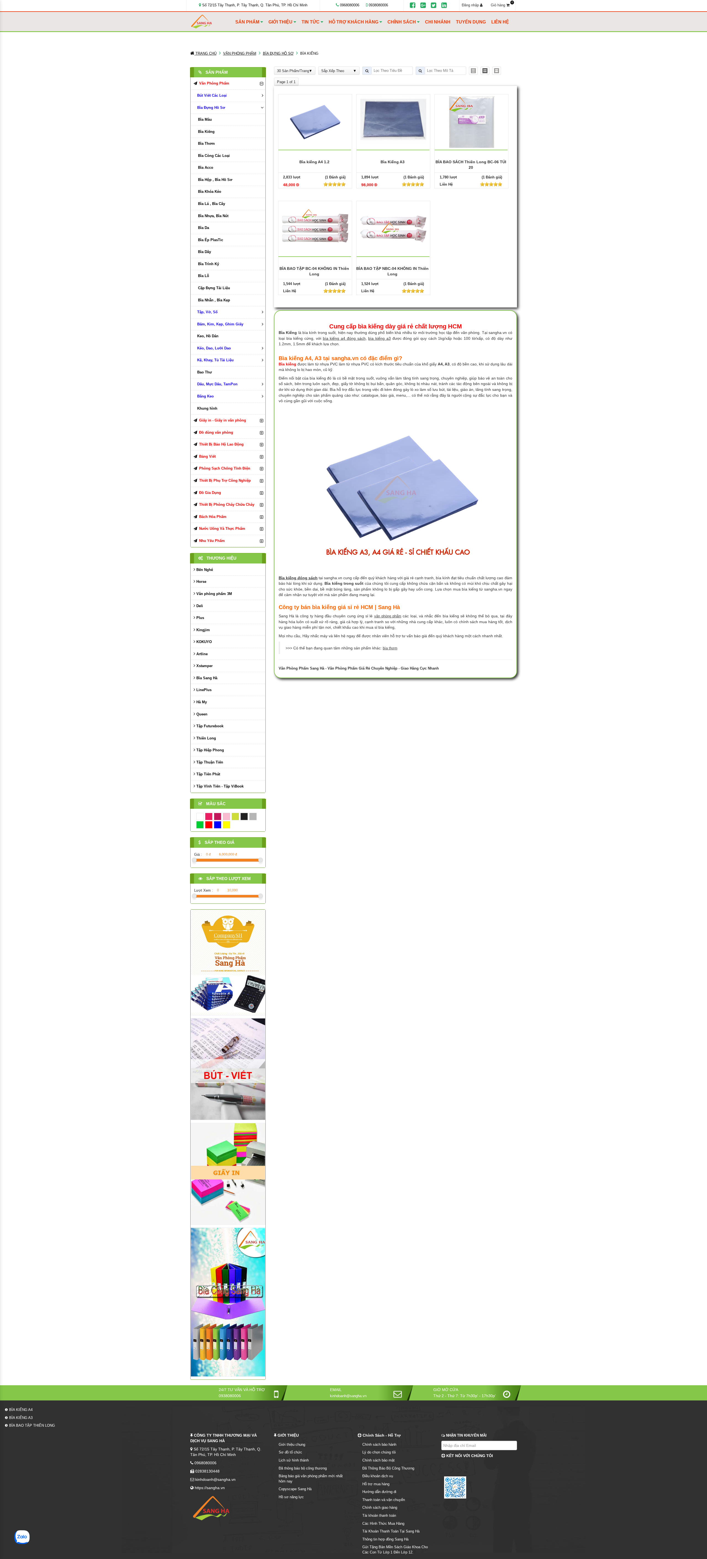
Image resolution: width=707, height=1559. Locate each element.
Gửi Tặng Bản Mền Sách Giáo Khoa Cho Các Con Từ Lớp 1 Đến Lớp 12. (395, 1549)
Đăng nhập (471, 5)
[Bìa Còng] (228, 1302)
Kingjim (202, 630)
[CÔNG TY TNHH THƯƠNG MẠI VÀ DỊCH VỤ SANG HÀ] (212, 22)
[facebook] (412, 5)
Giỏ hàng (502, 5)
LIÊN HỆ (500, 22)
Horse (200, 582)
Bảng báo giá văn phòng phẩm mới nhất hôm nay (311, 1478)
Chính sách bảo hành (379, 1444)
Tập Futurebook (209, 726)
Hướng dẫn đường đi (379, 1492)
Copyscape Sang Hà (295, 1489)
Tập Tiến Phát (207, 774)
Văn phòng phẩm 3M (213, 594)
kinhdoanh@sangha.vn (348, 1396)
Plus (199, 618)
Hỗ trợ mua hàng (375, 1484)
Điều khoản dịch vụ (377, 1476)
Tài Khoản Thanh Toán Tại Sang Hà (391, 1531)
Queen (201, 714)
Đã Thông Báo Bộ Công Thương (388, 1468)
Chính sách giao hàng (379, 1507)
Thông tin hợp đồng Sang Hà (385, 1539)
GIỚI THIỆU (281, 22)
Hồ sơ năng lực (291, 1497)
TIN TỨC (311, 22)
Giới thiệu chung (292, 1444)
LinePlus (203, 690)
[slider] (334, 184)
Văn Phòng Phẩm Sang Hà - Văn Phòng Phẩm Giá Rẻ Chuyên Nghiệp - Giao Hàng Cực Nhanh (359, 668)
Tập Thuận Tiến (209, 762)
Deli (199, 606)
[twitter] (433, 5)
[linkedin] (444, 5)
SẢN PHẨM (247, 22)
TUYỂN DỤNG (471, 22)
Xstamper (204, 666)
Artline (201, 654)
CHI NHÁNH (437, 22)
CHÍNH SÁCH (402, 22)
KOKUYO (203, 642)
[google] (423, 5)
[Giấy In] (228, 1173)
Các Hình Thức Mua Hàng (383, 1523)
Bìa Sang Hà (206, 678)
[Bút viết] (228, 1069)
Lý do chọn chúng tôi (379, 1452)
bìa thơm (390, 648)
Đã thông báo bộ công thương (303, 1468)
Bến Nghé (204, 570)
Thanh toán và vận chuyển (383, 1500)
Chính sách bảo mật (378, 1460)
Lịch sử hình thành (294, 1460)
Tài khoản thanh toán (379, 1515)
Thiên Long (205, 738)
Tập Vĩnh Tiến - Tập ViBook (219, 786)
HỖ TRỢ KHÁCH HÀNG (354, 22)
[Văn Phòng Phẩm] (228, 962)
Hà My (201, 702)
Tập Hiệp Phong (209, 750)
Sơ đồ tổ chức (290, 1452)
